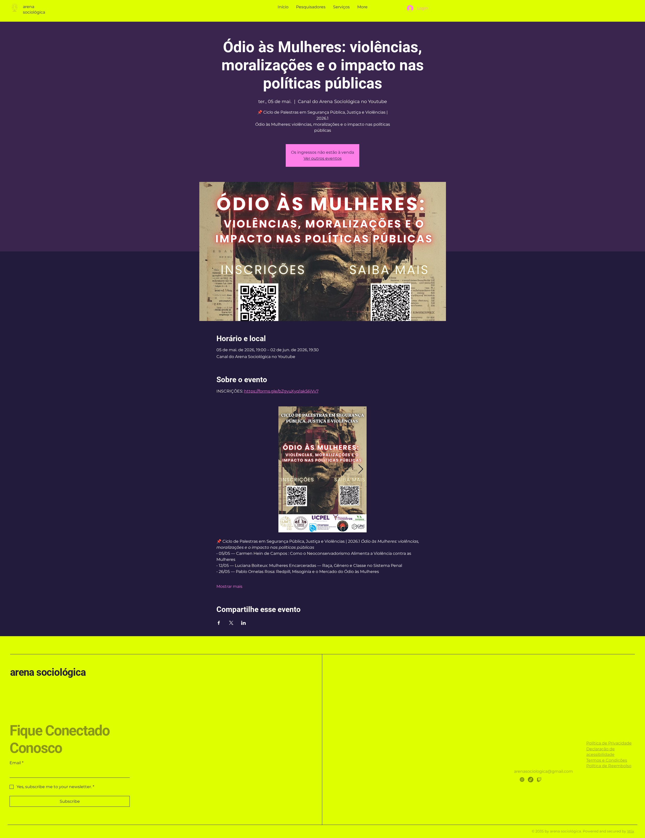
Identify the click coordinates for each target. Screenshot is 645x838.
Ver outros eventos (323, 158)
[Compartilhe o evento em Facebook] (218, 623)
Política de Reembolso (608, 765)
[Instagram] (522, 779)
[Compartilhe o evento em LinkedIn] (243, 623)
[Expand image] (322, 469)
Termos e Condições (606, 760)
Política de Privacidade (609, 743)
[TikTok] (530, 779)
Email (16, 762)
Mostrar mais (229, 586)
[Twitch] (539, 779)
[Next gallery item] (361, 469)
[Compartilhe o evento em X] (231, 623)
